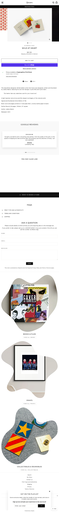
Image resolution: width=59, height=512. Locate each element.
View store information (11, 76)
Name (3, 233)
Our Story (29, 477)
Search (29, 475)
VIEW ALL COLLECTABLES (29, 469)
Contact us (29, 479)
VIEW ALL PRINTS (29, 403)
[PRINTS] (29, 369)
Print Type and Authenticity (29, 482)
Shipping (23, 54)
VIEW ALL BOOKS (29, 337)
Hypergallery (29, 45)
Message (4, 248)
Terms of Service (46, 267)
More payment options (29, 68)
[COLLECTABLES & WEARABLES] (29, 435)
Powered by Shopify (29, 510)
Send (29, 263)
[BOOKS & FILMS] (29, 303)
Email (3, 240)
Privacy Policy (36, 267)
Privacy (29, 486)
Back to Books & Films (30, 194)
